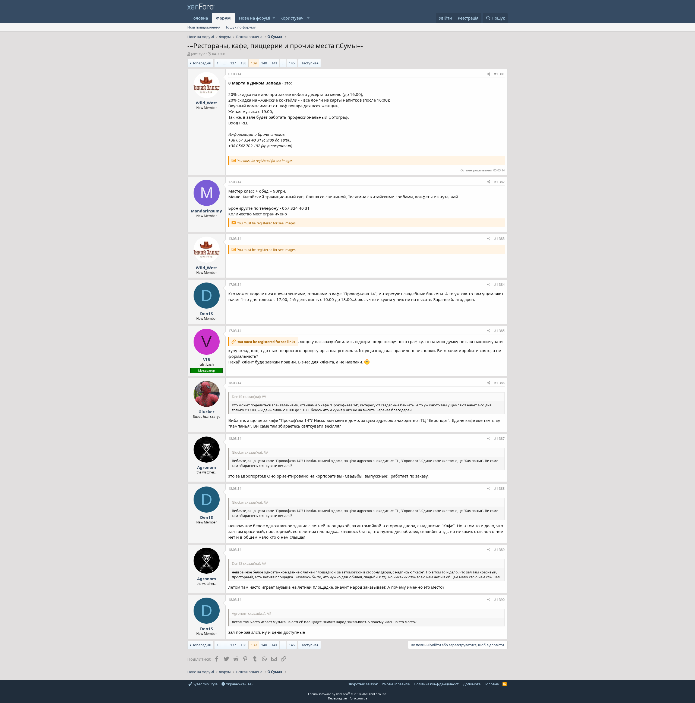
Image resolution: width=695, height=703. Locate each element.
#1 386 (499, 383)
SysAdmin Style (204, 684)
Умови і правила (396, 684)
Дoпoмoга (472, 684)
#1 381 (499, 74)
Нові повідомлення (203, 27)
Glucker (206, 411)
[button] (273, 18)
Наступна (309, 63)
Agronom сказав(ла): (249, 613)
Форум (223, 18)
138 (243, 63)
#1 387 (499, 438)
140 (264, 63)
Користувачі (292, 18)
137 (233, 63)
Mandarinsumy (206, 211)
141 (274, 63)
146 (292, 63)
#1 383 (499, 238)
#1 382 (499, 182)
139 (254, 63)
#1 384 (499, 284)
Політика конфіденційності (436, 684)
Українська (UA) (238, 684)
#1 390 (499, 599)
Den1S (206, 313)
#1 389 (499, 549)
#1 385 (499, 330)
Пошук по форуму (240, 27)
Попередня (201, 63)
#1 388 (499, 488)
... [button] (224, 63)
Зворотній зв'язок (363, 684)
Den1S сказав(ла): (246, 396)
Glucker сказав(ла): (247, 452)
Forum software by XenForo (347, 694)
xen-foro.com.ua (355, 698)
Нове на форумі (254, 18)
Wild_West (206, 102)
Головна (199, 18)
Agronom (206, 467)
